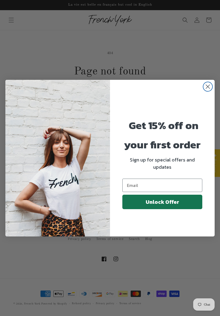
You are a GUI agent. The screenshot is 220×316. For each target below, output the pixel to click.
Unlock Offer (162, 202)
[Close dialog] (207, 86)
